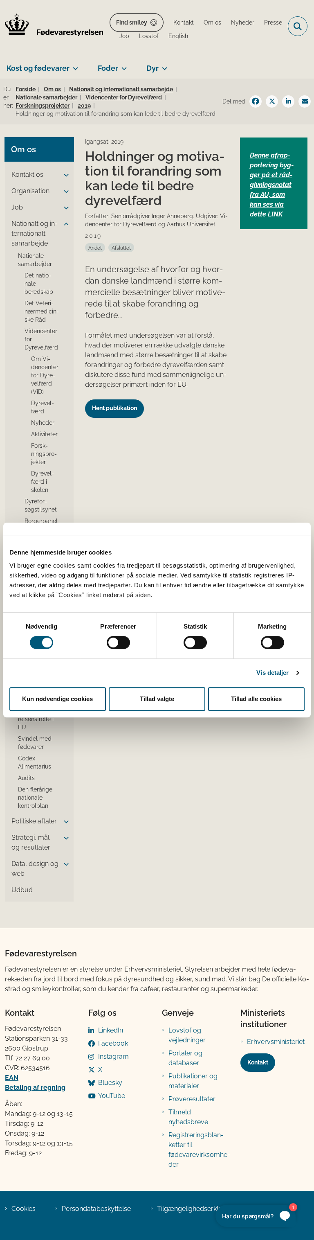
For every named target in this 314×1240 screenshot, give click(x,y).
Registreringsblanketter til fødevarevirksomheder (199, 1149)
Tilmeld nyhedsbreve (188, 1117)
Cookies (23, 1209)
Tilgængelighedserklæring (196, 1209)
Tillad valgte (157, 698)
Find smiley (131, 22)
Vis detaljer (272, 672)
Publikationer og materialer (193, 1081)
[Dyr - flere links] (163, 65)
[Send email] (304, 101)
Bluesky (110, 1083)
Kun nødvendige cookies (57, 698)
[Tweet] (272, 101)
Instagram (113, 1056)
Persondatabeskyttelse (96, 1209)
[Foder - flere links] (122, 65)
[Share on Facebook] (255, 101)
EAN (11, 1078)
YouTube (111, 1096)
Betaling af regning (35, 1087)
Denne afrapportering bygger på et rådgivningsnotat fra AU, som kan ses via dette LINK (272, 184)
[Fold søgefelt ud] (297, 26)
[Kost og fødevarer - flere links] (74, 65)
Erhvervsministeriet (276, 1042)
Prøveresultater (191, 1099)
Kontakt (257, 1062)
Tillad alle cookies (256, 698)
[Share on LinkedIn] (288, 101)
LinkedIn (110, 1030)
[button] (64, 175)
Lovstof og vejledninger (187, 1035)
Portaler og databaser (185, 1058)
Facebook (113, 1043)
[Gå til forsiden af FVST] (51, 26)
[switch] (118, 642)
